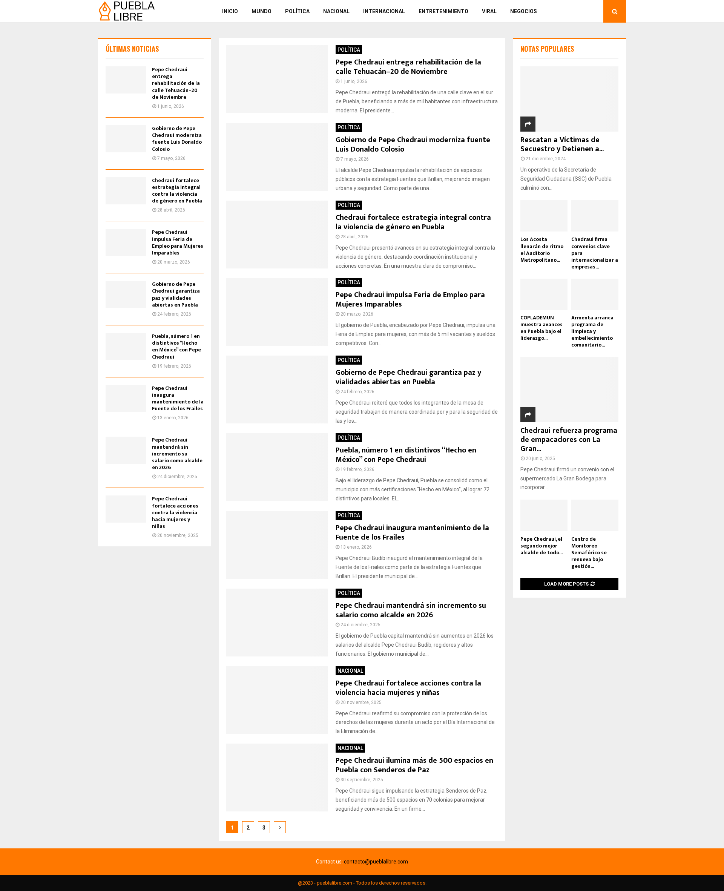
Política (297, 11)
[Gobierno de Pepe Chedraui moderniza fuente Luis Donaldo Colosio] (126, 138)
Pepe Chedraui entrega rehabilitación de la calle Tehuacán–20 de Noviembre (408, 67)
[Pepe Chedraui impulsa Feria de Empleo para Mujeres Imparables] (126, 242)
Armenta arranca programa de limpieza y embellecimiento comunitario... (592, 331)
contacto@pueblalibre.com (376, 862)
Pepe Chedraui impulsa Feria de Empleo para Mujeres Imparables (410, 299)
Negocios (523, 11)
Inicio (230, 11)
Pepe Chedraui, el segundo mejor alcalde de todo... (541, 546)
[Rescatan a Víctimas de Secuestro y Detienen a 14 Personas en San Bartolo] (569, 99)
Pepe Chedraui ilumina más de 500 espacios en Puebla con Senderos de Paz (414, 765)
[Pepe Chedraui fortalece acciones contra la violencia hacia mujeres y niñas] (126, 509)
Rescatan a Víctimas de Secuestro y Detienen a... (562, 144)
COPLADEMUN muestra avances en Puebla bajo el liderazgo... (541, 327)
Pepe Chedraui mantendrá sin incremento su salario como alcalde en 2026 (411, 610)
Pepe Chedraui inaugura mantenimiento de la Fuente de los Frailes (412, 532)
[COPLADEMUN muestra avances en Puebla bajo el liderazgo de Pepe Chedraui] (544, 294)
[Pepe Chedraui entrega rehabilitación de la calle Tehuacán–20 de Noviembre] (126, 80)
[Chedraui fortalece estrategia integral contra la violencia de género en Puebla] (126, 190)
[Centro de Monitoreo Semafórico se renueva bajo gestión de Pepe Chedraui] (594, 515)
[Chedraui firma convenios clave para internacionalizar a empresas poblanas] (594, 216)
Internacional (384, 11)
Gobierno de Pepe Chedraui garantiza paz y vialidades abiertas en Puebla (408, 377)
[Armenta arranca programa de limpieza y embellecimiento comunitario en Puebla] (594, 294)
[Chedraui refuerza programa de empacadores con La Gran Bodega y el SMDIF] (569, 389)
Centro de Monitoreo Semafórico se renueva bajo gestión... (589, 552)
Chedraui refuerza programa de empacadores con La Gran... (568, 439)
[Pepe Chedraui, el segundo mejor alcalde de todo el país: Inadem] (544, 515)
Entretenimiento (443, 11)
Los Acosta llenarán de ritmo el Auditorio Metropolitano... (541, 249)
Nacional (336, 11)
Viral (489, 11)
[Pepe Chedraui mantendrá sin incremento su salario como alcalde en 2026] (126, 450)
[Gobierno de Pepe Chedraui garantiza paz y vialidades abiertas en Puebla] (126, 294)
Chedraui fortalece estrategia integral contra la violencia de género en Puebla (413, 222)
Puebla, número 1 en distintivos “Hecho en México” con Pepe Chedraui (406, 455)
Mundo (262, 11)
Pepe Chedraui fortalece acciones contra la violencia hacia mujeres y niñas (408, 688)
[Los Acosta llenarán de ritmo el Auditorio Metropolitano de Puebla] (544, 216)
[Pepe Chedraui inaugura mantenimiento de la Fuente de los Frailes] (126, 398)
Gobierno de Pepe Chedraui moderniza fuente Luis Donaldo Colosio (413, 144)
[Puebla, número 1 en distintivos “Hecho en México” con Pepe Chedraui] (126, 346)
